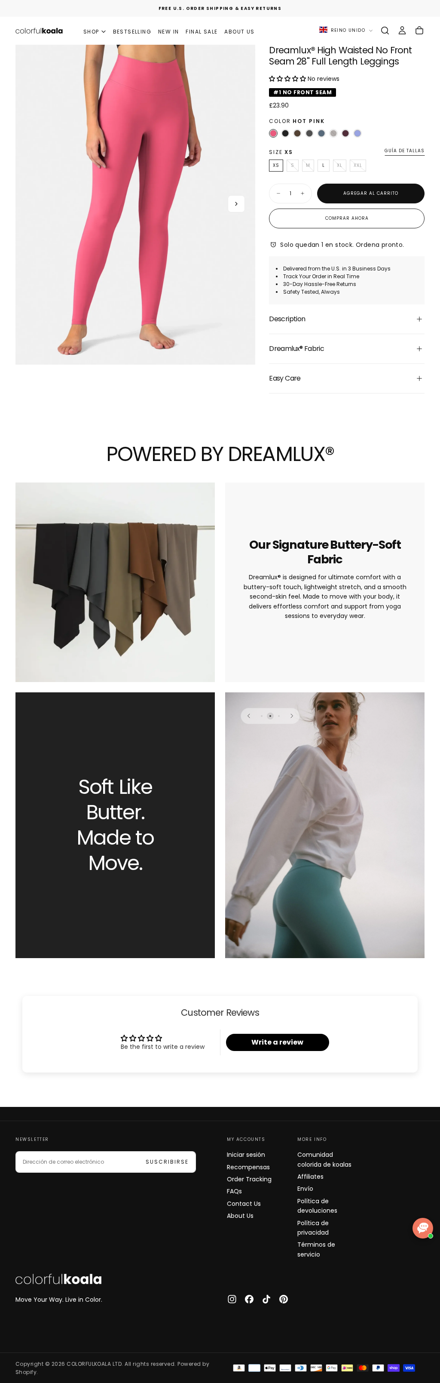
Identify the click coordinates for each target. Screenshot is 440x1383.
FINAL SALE (201, 31)
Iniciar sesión (246, 1154)
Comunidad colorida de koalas (324, 1159)
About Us (240, 1215)
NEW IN (168, 31)
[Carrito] (419, 30)
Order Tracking (249, 1179)
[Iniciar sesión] (402, 30)
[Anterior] (248, 716)
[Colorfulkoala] (58, 1279)
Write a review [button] (277, 1042)
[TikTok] (266, 1299)
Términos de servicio (316, 1249)
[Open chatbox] (422, 1228)
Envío (305, 1188)
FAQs (234, 1191)
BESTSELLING (132, 31)
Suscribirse (167, 1161)
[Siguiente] (291, 716)
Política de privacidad (313, 1228)
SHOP (91, 31)
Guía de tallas (405, 151)
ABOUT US (239, 31)
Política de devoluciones (317, 1206)
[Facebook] (249, 1299)
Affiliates (310, 1176)
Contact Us (244, 1203)
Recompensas (248, 1167)
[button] (385, 30)
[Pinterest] (283, 1299)
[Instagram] (232, 1299)
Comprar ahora (347, 218)
